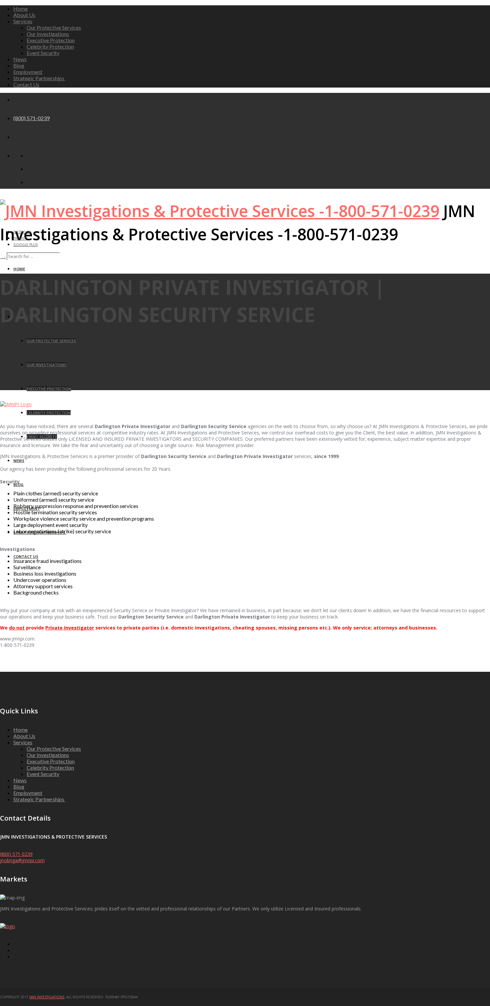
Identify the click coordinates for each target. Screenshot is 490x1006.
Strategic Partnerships (39, 78)
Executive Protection (51, 40)
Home (20, 8)
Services (22, 21)
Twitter (20, 238)
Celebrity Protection (50, 46)
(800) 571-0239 (31, 118)
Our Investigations (48, 34)
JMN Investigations (46, 997)
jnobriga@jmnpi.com (22, 860)
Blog (18, 65)
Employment (27, 72)
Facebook (22, 232)
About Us (24, 15)
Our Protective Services (54, 27)
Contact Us (26, 84)
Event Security (43, 53)
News (20, 59)
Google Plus (25, 244)
